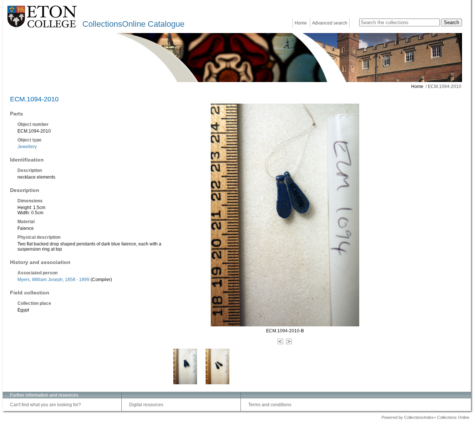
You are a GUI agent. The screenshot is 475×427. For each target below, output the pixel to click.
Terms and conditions (269, 404)
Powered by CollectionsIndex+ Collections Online (425, 417)
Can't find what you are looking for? (45, 404)
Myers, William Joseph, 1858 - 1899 (53, 279)
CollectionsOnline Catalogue (133, 24)
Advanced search (329, 23)
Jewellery (27, 146)
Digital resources (146, 404)
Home (301, 23)
